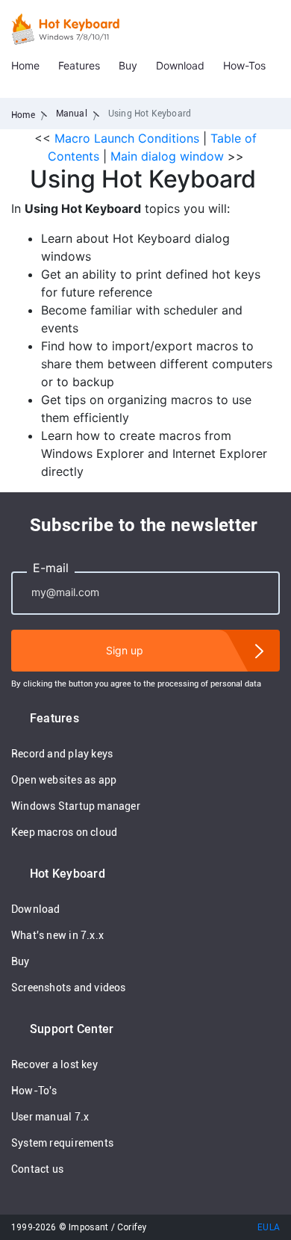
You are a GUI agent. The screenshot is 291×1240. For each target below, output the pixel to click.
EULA (268, 1227)
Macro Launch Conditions (126, 138)
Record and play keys (62, 754)
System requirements (62, 1143)
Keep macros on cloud (64, 832)
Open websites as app (63, 780)
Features (79, 65)
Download (180, 65)
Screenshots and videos (68, 987)
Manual (71, 113)
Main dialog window (167, 156)
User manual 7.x (50, 1117)
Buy (128, 65)
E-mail (51, 567)
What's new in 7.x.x (57, 935)
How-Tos (244, 65)
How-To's (34, 1091)
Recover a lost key (54, 1064)
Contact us (37, 1169)
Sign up (124, 650)
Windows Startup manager (75, 806)
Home (25, 65)
